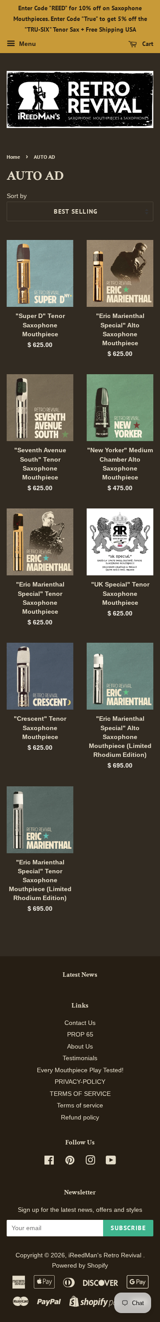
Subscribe (128, 1228)
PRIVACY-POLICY (80, 1081)
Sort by (17, 195)
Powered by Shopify (80, 1265)
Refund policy (80, 1117)
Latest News (80, 975)
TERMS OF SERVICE (80, 1094)
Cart (146, 44)
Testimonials (80, 1058)
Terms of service (80, 1105)
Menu (26, 44)
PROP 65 (80, 1034)
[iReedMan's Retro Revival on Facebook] (49, 1162)
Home (13, 156)
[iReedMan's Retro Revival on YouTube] (111, 1162)
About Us (80, 1046)
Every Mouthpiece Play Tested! (80, 1070)
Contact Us (80, 1023)
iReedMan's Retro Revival (105, 1255)
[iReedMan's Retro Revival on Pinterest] (70, 1162)
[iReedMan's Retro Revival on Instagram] (90, 1162)
